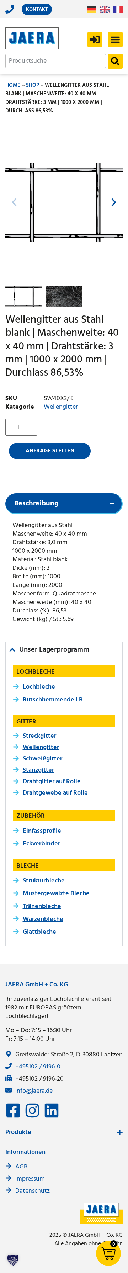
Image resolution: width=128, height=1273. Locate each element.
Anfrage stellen (50, 451)
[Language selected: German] (106, 9)
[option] (106, 9)
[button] (115, 39)
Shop (32, 85)
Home (12, 85)
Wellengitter (61, 407)
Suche (115, 61)
